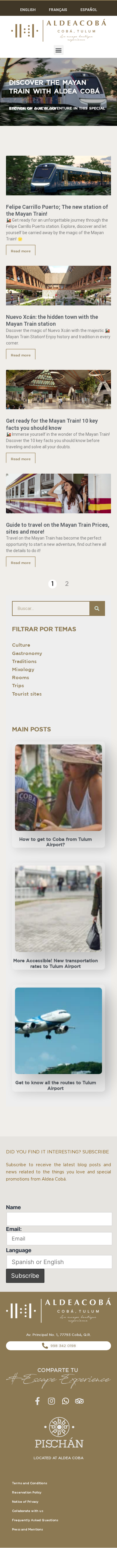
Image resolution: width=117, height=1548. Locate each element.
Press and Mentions (27, 1529)
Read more (21, 251)
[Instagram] (51, 1401)
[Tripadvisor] (79, 1401)
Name (13, 1207)
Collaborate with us (27, 1511)
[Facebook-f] (37, 1401)
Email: (14, 1229)
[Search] (96, 608)
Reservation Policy (27, 1492)
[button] (59, 50)
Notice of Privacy (25, 1501)
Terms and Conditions (29, 1483)
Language (19, 1250)
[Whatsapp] (65, 1401)
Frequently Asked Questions (35, 1520)
